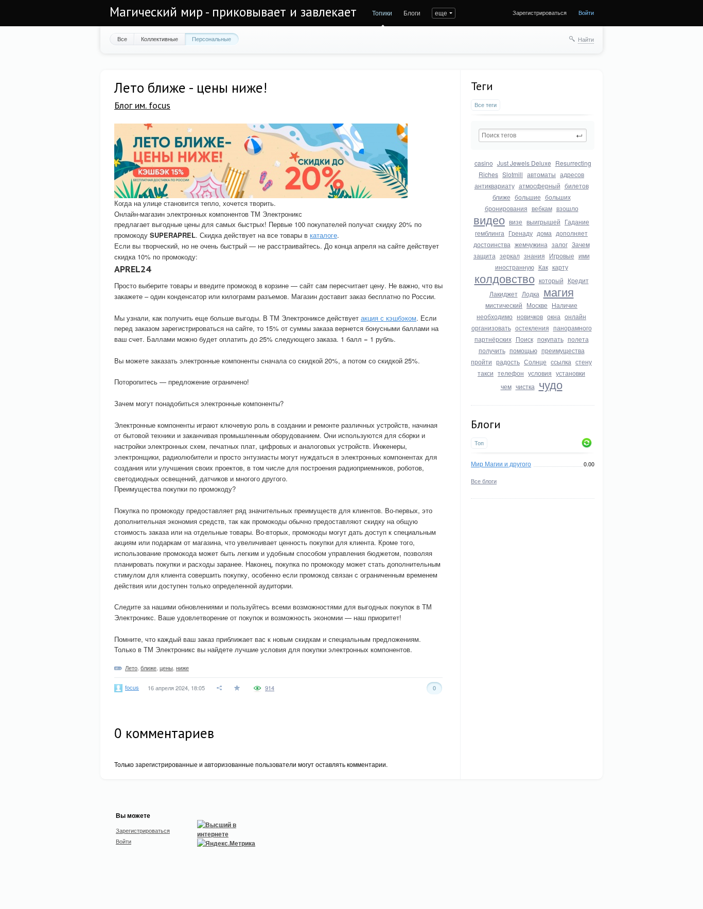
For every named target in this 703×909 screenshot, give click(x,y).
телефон (511, 373)
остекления (532, 327)
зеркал (510, 255)
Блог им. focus (142, 105)
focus (132, 687)
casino (483, 163)
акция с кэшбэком (388, 318)
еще (441, 12)
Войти (586, 12)
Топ (479, 443)
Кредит (578, 280)
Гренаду (520, 233)
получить (492, 350)
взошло (567, 208)
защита (484, 255)
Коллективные (159, 38)
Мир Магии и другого (501, 463)
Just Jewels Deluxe (524, 163)
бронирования (506, 208)
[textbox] (533, 135)
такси (486, 373)
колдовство (504, 278)
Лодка (530, 293)
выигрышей (543, 221)
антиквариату (494, 185)
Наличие (564, 305)
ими (584, 255)
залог (560, 244)
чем (506, 386)
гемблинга (489, 233)
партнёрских (493, 339)
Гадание (577, 221)
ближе (502, 197)
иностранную (514, 267)
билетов (577, 185)
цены (166, 667)
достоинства (492, 244)
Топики (382, 12)
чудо (551, 384)
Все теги (485, 104)
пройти (481, 361)
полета (578, 339)
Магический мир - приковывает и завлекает (233, 12)
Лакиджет (503, 293)
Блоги (411, 12)
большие (528, 197)
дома (544, 233)
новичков (530, 316)
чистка (525, 386)
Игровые (561, 255)
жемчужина (531, 244)
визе (515, 221)
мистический (503, 305)
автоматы (541, 174)
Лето (131, 667)
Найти (586, 39)
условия (540, 373)
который (551, 280)
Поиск (524, 339)
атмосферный (539, 185)
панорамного (572, 327)
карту (560, 267)
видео (489, 220)
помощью (523, 350)
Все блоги (484, 481)
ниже (182, 667)
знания (534, 255)
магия (558, 292)
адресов (572, 174)
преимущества (563, 350)
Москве (537, 305)
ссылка (561, 361)
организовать (491, 327)
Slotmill (512, 174)
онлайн (575, 316)
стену (583, 361)
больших (558, 197)
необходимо (495, 316)
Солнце (535, 361)
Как (543, 267)
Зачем (581, 244)
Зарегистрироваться (540, 12)
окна (553, 316)
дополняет (572, 233)
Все (122, 38)
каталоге (323, 235)
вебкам (542, 208)
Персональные (211, 38)
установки (570, 373)
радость (508, 361)
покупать (550, 339)
